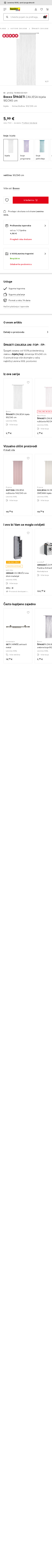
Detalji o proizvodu (13, 332)
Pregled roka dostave (21, 239)
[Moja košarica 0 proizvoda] (47, 9)
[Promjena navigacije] (5, 9)
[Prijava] (36, 9)
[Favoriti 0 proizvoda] (41, 9)
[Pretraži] (7, 16)
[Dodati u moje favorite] (6, 200)
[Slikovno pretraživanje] (44, 16)
